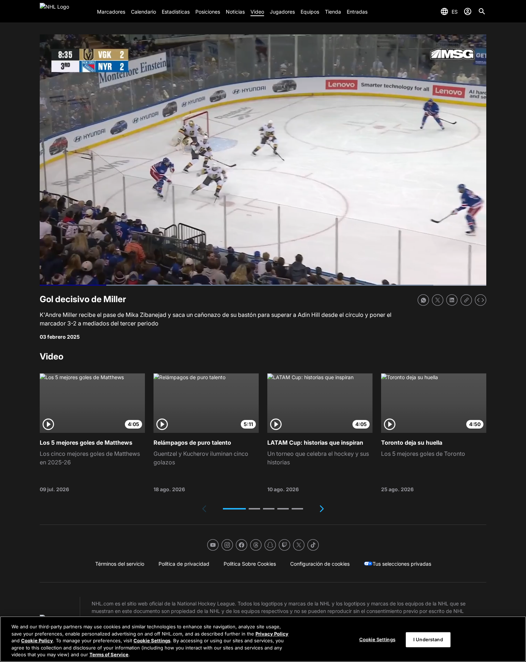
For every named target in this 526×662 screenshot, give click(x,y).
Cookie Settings (151, 640)
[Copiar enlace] (466, 300)
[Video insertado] (480, 300)
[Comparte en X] (437, 300)
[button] (234, 508)
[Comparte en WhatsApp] (423, 300)
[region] (263, 639)
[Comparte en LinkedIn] (452, 300)
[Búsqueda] (482, 11)
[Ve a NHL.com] (65, 11)
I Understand (428, 639)
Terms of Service (108, 654)
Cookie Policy (37, 640)
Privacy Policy (271, 634)
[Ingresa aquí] (467, 11)
